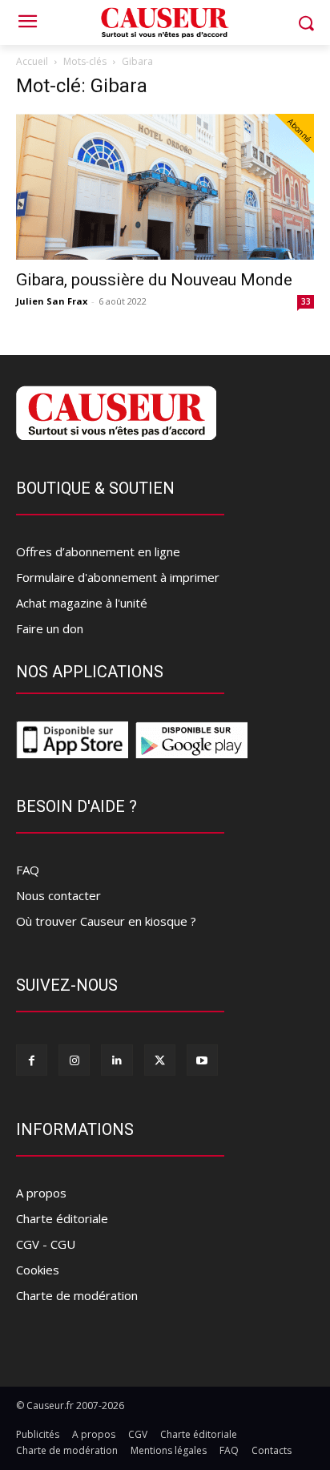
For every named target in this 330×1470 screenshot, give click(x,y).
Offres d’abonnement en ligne (98, 551)
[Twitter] (159, 1060)
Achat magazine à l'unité (81, 603)
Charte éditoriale (62, 1218)
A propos (41, 1193)
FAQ (27, 870)
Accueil (32, 61)
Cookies (37, 1270)
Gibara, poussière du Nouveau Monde (154, 279)
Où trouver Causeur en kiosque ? (106, 921)
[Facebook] (31, 1060)
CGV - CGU (45, 1244)
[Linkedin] (116, 1060)
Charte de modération (77, 1295)
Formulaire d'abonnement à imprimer (117, 577)
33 (306, 301)
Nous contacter (58, 895)
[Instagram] (74, 1060)
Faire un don (49, 628)
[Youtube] (202, 1060)
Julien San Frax (51, 301)
